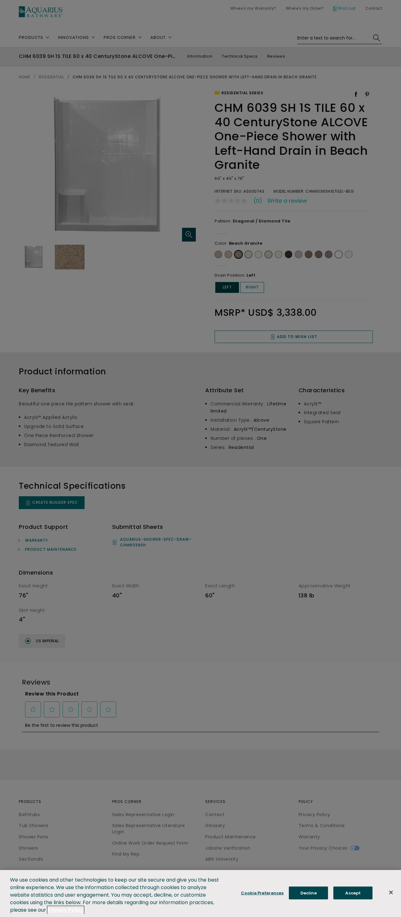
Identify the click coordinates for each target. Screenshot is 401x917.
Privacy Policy (66, 910)
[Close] (391, 892)
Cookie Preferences (262, 893)
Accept (353, 893)
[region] (200, 893)
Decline (308, 893)
